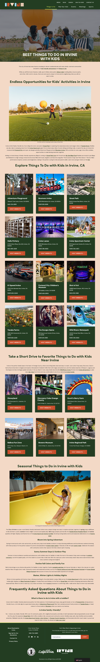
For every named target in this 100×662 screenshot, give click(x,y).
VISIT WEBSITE (15, 408)
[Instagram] (29, 637)
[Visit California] (46, 652)
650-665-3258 (12, 248)
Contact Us (90, 2)
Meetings (82, 7)
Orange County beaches (57, 618)
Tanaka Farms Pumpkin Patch (78, 531)
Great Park (46, 146)
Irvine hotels (70, 372)
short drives (44, 618)
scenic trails (77, 545)
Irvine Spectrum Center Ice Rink (43, 534)
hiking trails (60, 72)
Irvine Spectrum (35, 148)
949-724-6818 (12, 204)
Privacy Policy (13, 641)
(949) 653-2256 (12, 337)
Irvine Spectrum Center (32, 618)
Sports (91, 7)
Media (58, 2)
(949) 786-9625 (43, 248)
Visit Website (15, 209)
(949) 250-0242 (13, 293)
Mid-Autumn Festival (77, 569)
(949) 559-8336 (43, 204)
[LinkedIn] (38, 637)
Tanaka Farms (85, 146)
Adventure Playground (47, 604)
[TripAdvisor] (35, 637)
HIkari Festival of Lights (27, 581)
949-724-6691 (80, 2)
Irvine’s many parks (52, 545)
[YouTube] (32, 637)
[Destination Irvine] (65, 652)
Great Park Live (51, 155)
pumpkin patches (58, 567)
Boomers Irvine (60, 150)
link (89, 160)
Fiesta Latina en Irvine (64, 569)
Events (73, 7)
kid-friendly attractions (48, 68)
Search (71, 2)
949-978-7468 (74, 293)
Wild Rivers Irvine (65, 370)
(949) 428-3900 (43, 293)
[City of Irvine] (31, 652)
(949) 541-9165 (43, 337)
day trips (31, 372)
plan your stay (60, 620)
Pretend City (19, 150)
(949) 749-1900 (74, 337)
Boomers (48, 606)
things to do (62, 68)
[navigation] (82, 660)
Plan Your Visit (63, 7)
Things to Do (50, 7)
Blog (64, 2)
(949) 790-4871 (74, 248)
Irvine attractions (84, 370)
